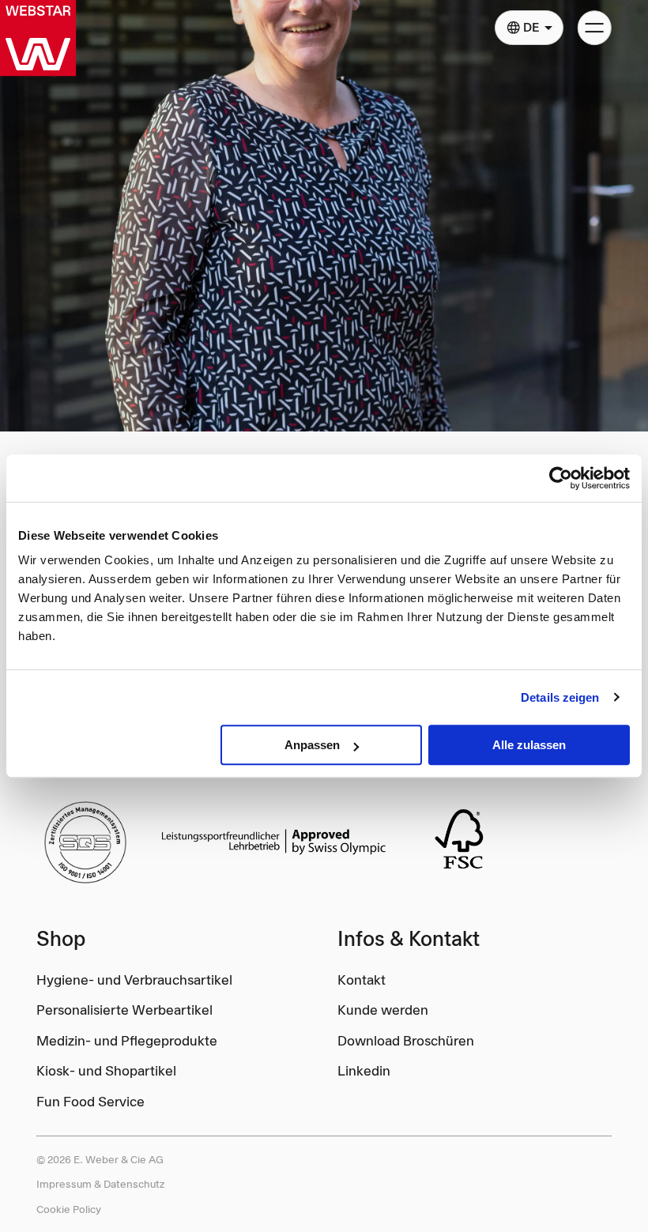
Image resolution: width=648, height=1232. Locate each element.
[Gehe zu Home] (38, 38)
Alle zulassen (529, 745)
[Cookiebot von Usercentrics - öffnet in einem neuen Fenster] (561, 478)
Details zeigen (560, 697)
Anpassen (312, 745)
